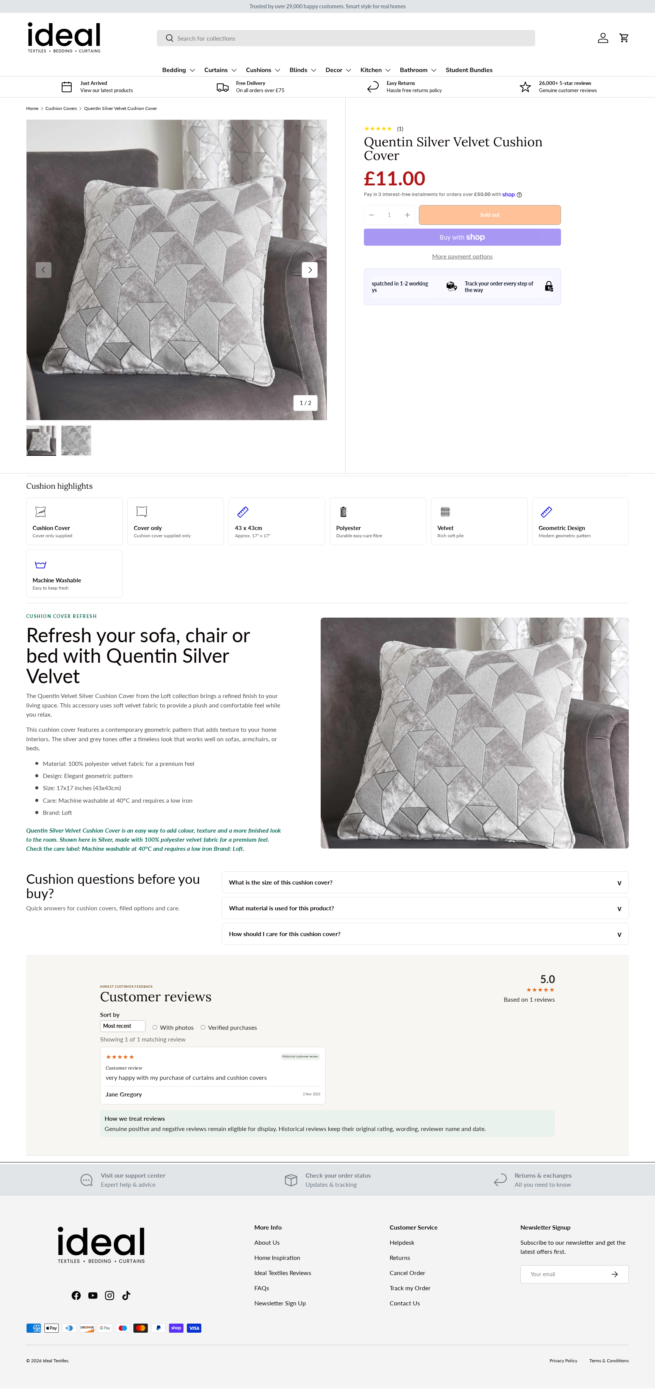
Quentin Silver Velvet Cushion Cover (120, 108)
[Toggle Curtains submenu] (233, 70)
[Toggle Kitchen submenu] (387, 70)
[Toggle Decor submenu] (348, 70)
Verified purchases (232, 1027)
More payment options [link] (462, 256)
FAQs (261, 1287)
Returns (400, 1257)
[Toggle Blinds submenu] (313, 70)
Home (32, 108)
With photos (177, 1027)
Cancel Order (407, 1272)
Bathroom (414, 70)
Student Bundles (469, 70)
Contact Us (405, 1303)
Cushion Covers (61, 108)
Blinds (298, 70)
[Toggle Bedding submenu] (192, 70)
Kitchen (371, 70)
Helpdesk (402, 1242)
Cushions (258, 70)
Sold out (490, 215)
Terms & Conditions (609, 1360)
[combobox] (346, 38)
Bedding (174, 70)
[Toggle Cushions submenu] (277, 70)
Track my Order (410, 1287)
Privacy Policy (563, 1360)
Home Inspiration (277, 1257)
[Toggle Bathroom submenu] (433, 70)
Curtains (216, 70)
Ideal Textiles (55, 1360)
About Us (267, 1242)
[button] (624, 38)
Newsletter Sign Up (280, 1303)
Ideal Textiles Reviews (282, 1272)
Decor (334, 70)
